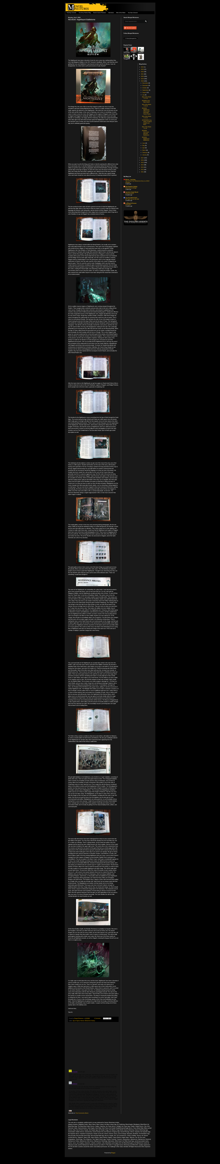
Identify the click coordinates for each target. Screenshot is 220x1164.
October (144, 87)
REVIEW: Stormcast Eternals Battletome (145, 133)
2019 (142, 78)
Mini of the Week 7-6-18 (146, 127)
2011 (142, 172)
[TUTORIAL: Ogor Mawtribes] (141, 59)
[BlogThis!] (105, 1018)
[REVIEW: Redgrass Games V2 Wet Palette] (134, 52)
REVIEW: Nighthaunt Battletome (145, 139)
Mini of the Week (120, 12)
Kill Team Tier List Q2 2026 (132, 199)
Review (82, 1020)
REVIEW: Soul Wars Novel (146, 101)
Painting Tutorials (71, 12)
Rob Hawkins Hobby (131, 186)
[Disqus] (93, 1045)
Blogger (113, 1152)
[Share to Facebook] (109, 1018)
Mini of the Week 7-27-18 (146, 97)
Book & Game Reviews (99, 12)
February (145, 152)
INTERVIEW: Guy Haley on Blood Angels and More (147, 122)
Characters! (128, 204)
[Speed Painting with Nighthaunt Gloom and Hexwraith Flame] (141, 52)
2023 (142, 69)
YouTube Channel (133, 12)
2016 (142, 160)
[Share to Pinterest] (110, 1018)
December (145, 83)
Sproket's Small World (131, 192)
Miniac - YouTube (130, 179)
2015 (142, 162)
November (145, 85)
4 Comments (97, 1018)
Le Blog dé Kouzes (130, 203)
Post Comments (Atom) (82, 1113)
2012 (142, 169)
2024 (142, 67)
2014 (142, 164)
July (143, 94)
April (143, 147)
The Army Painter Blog (85, 12)
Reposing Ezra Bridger (131, 188)
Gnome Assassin (129, 193)
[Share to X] (107, 1018)
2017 (142, 158)
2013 (142, 167)
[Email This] (104, 1018)
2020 (142, 76)
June (143, 143)
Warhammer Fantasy (90, 1020)
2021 (142, 74)
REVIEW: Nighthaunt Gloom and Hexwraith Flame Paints (146, 111)
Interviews (111, 12)
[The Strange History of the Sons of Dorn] (127, 52)
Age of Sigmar (76, 1020)
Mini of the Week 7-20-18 (146, 105)
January (144, 154)
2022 (142, 71)
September (145, 90)
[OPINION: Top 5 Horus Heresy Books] (134, 59)
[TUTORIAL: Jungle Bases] (127, 59)
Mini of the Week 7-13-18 (146, 117)
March (144, 150)
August (144, 92)
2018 (142, 81)
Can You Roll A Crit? (131, 197)
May (143, 145)
